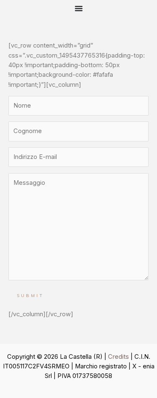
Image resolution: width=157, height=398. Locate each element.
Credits (118, 356)
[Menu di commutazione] (79, 8)
